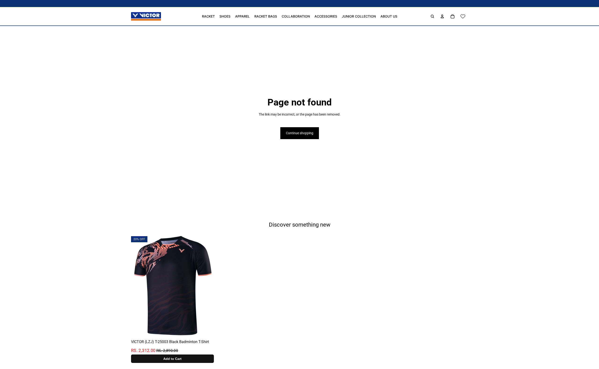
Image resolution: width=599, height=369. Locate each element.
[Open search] (432, 16)
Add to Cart (172, 359)
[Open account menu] (442, 16)
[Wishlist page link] (462, 16)
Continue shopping (299, 133)
